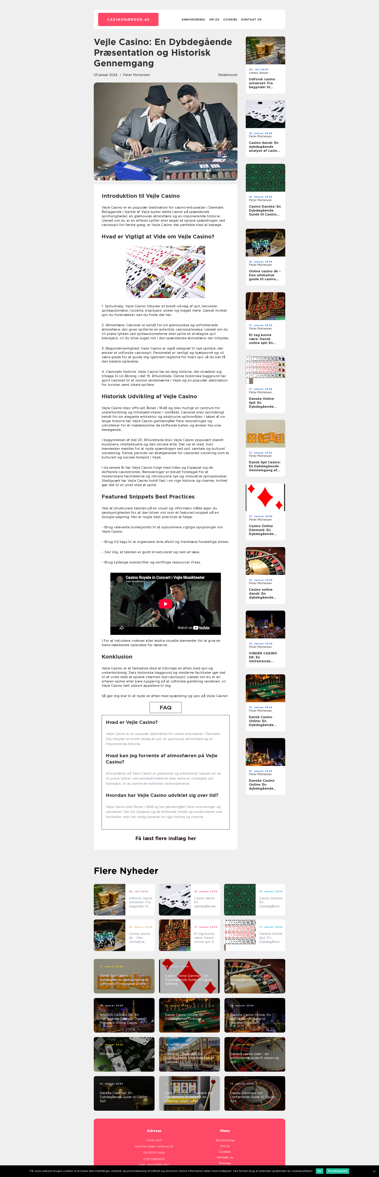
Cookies (230, 19)
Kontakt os (251, 19)
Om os (214, 19)
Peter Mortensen (136, 75)
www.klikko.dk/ (158, 1165)
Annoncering (193, 19)
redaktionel (227, 75)
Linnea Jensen (258, 72)
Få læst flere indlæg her (165, 838)
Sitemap (225, 1163)
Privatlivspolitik (337, 1171)
